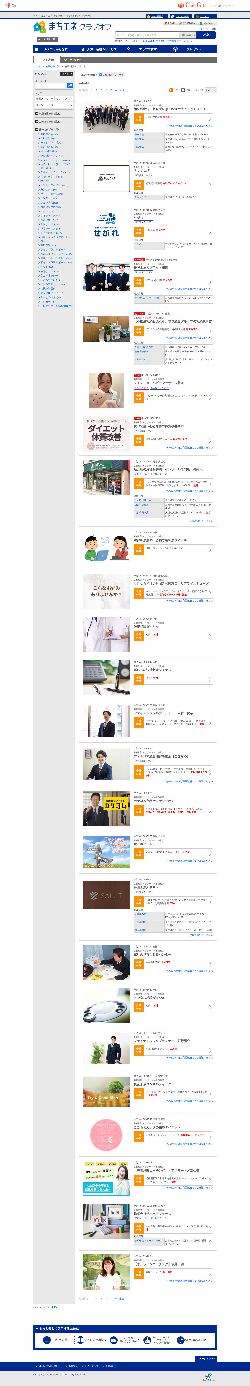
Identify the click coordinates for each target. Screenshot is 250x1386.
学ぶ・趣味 (49, 275)
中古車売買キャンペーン (180, 41)
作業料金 (155, 230)
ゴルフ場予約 (49, 219)
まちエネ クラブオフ (54, 15)
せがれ (138, 244)
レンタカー (48, 198)
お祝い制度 (47, 288)
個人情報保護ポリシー (50, 1366)
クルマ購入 (49, 202)
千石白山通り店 (143, 500)
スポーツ (47, 211)
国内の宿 (49, 134)
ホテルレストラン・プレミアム (55, 166)
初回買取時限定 (166, 183)
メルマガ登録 (182, 16)
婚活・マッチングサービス (55, 239)
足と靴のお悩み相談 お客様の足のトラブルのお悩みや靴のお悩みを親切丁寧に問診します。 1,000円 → (176, 484)
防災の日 (160, 41)
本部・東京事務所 (144, 346)
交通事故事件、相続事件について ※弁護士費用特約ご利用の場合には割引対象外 (176, 902)
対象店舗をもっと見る (201, 520)
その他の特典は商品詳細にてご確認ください (189, 125)
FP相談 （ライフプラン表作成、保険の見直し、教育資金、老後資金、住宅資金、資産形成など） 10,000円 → (177, 723)
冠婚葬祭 (48, 245)
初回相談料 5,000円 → (162, 1048)
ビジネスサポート (52, 284)
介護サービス (50, 228)
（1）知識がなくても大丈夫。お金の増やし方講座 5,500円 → (177, 1094)
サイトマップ (92, 1366)
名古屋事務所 (142, 351)
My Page (207, 23)
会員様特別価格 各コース (166, 438)
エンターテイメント (54, 185)
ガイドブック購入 (51, 142)
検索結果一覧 (53, 66)
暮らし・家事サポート (56, 262)
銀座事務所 (140, 930)
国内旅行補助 (49, 151)
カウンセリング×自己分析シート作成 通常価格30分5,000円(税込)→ (176, 593)
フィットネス (50, 215)
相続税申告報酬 (159, 117)
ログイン (204, 16)
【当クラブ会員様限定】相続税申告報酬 (171, 329)
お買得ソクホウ (50, 206)
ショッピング (51, 232)
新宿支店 (139, 139)
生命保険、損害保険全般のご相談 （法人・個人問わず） (177, 1228)
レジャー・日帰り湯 (55, 160)
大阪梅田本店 (142, 512)
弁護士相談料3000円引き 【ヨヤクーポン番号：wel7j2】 (176, 811)
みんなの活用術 (50, 297)
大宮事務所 (140, 914)
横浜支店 (139, 147)
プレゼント (47, 138)
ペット (46, 266)
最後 (121, 90)
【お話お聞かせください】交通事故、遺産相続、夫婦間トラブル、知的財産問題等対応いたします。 (176, 772)
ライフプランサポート (54, 249)
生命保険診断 (158, 962)
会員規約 (73, 1366)
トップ (36, 66)
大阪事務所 (140, 359)
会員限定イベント (52, 155)
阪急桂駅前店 (142, 504)
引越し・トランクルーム (56, 258)
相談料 (152, 634)
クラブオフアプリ (51, 292)
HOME (170, 23)
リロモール (47, 301)
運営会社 (110, 1366)
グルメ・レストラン (55, 172)
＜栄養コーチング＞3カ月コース (175, 1135)
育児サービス (50, 224)
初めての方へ (187, 23)
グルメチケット (51, 176)
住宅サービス (50, 271)
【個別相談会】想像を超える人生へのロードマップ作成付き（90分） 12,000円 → (176, 1180)
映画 (44, 180)
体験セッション (159, 1272)
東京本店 (139, 134)
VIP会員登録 (157, 16)
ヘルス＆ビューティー (56, 253)
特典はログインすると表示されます (164, 548)
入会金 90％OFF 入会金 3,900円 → (168, 852)
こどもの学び (50, 279)
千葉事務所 (140, 922)
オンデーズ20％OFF (143, 41)
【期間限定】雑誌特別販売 (56, 305)
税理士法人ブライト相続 (147, 297)
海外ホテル (48, 189)
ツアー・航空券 (51, 193)
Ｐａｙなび (140, 197)
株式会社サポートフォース (149, 1240)
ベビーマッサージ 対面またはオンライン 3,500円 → (176, 397)
